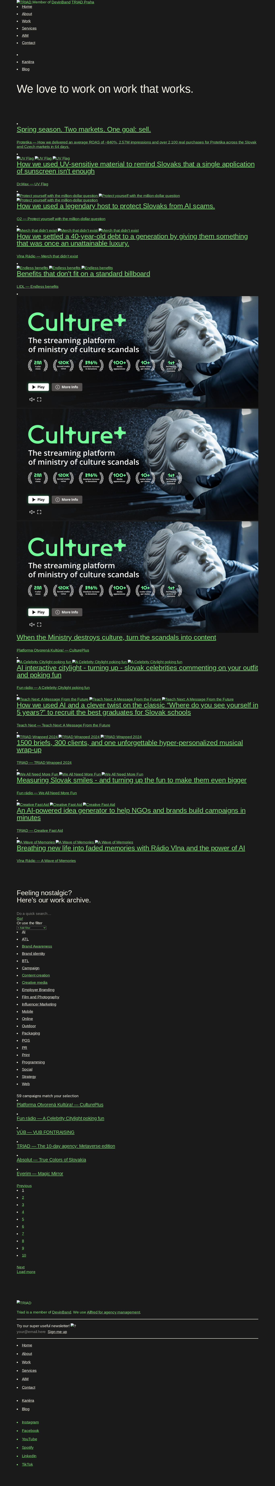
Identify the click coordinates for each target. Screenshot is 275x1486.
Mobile (27, 1011)
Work (26, 21)
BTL (25, 961)
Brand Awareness (37, 946)
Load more (26, 1271)
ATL (25, 939)
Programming (33, 1062)
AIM (25, 35)
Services (29, 28)
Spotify (28, 1447)
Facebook (30, 1431)
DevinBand (61, 2)
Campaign (31, 968)
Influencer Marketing (39, 1004)
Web (26, 1084)
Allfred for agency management (113, 1312)
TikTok (27, 1464)
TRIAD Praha (82, 2)
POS (26, 1040)
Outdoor (29, 1026)
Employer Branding (38, 990)
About (27, 14)
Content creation (36, 975)
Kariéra (28, 62)
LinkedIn (29, 1456)
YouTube (29, 1439)
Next (21, 1267)
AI (24, 932)
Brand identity (33, 953)
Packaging (31, 1033)
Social (27, 1069)
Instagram (30, 1422)
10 (24, 1255)
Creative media (35, 982)
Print (26, 1055)
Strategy (29, 1076)
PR (24, 1048)
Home (27, 6)
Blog (26, 69)
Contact (28, 43)
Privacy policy (28, 1470)
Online (27, 1019)
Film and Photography (40, 997)
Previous (24, 1186)
